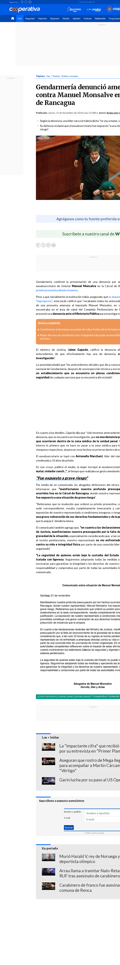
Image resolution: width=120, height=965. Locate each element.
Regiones (54, 18)
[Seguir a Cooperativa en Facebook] (22, 2)
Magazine (30, 18)
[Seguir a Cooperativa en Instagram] (30, 2)
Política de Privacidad (94, 833)
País (20, 18)
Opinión (76, 18)
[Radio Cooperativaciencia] (93, 9)
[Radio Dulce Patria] (73, 9)
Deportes (42, 18)
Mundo (66, 18)
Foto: (40, 138)
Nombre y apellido (72, 812)
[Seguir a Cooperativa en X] (26, 2)
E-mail (67, 818)
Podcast (87, 18)
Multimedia (100, 18)
